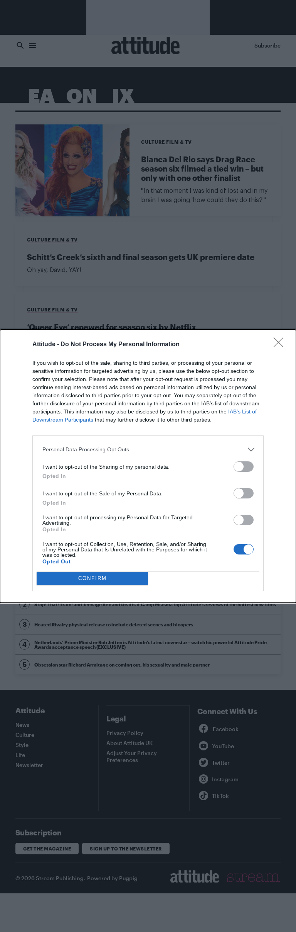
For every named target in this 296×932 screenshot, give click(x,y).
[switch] (244, 466)
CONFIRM (92, 578)
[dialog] (148, 466)
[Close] (281, 344)
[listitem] (148, 450)
